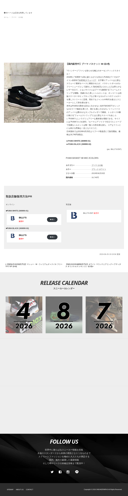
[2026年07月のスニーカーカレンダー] (104, 314)
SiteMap (10, 489)
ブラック (95, 169)
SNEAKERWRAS (102, 489)
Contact (29, 489)
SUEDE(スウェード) (87, 80)
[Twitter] (52, 472)
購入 (53, 219)
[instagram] (68, 472)
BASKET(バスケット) (102, 87)
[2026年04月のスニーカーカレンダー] (24, 314)
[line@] (76, 472)
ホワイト (102, 169)
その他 (100, 165)
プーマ (94, 165)
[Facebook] (60, 472)
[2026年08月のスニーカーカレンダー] (64, 314)
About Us (20, 489)
